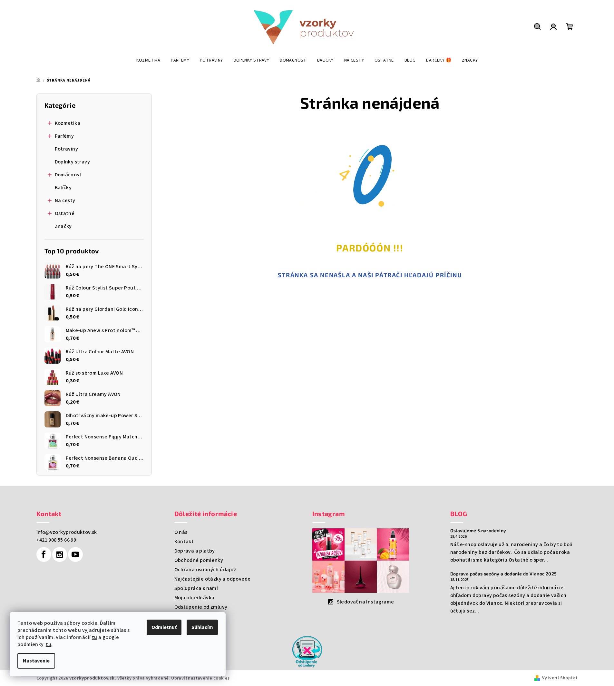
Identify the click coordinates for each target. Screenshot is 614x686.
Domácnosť (68, 174)
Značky (63, 226)
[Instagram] (59, 554)
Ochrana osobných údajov (205, 569)
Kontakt (184, 541)
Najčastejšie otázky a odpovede (212, 579)
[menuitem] (148, 60)
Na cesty (65, 200)
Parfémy (64, 136)
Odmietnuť (164, 627)
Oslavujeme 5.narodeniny (478, 530)
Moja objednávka (194, 597)
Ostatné (65, 213)
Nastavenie (36, 660)
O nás (181, 532)
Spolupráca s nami (196, 588)
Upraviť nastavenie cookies (200, 678)
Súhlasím (202, 627)
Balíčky (63, 187)
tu (94, 637)
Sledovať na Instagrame (365, 601)
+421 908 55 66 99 (56, 540)
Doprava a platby (194, 550)
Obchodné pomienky (198, 560)
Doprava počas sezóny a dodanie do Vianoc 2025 (503, 574)
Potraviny (66, 148)
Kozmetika (68, 123)
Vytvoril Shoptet (560, 678)
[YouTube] (75, 554)
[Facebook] (43, 554)
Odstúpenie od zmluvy (201, 607)
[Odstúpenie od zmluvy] (307, 651)
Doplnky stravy (72, 161)
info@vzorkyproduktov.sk (66, 532)
